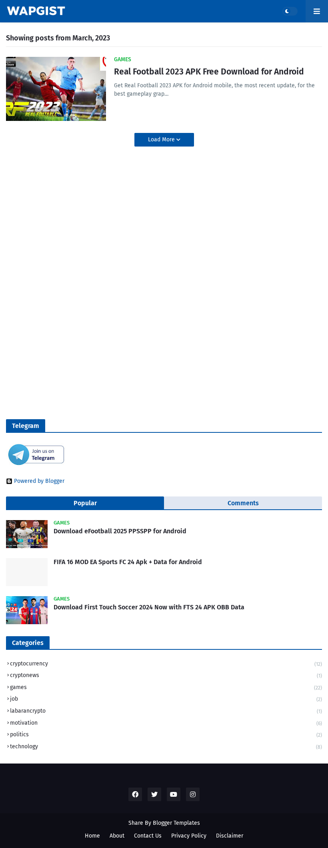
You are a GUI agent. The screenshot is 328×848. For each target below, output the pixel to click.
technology (166, 746)
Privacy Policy (188, 835)
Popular (85, 503)
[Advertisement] (56, 245)
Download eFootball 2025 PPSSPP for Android (120, 531)
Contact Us (148, 835)
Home (92, 835)
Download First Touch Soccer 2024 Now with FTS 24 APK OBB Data (149, 607)
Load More (162, 139)
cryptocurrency (166, 663)
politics (166, 734)
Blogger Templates (176, 823)
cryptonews (166, 675)
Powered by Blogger (39, 481)
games (166, 687)
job (166, 698)
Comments (243, 503)
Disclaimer (229, 835)
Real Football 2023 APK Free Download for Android (209, 71)
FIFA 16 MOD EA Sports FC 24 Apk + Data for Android (128, 562)
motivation (166, 722)
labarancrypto (166, 710)
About (117, 835)
